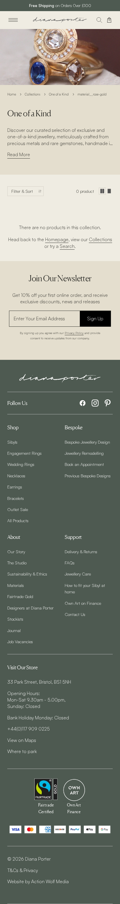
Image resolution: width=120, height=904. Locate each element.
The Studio (17, 562)
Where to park (22, 751)
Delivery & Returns (81, 551)
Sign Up (95, 318)
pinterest (108, 403)
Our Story (16, 551)
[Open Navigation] (13, 19)
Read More (18, 154)
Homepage (56, 239)
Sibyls (12, 442)
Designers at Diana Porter (30, 607)
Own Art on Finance (83, 603)
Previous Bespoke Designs (88, 475)
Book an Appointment (84, 464)
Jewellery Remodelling (84, 453)
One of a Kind (59, 94)
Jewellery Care (78, 573)
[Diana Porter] (60, 20)
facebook (82, 403)
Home (11, 94)
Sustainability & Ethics (27, 573)
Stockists (15, 619)
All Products (18, 520)
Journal (14, 630)
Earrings (14, 486)
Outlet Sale (17, 509)
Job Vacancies (20, 641)
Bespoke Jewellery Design (87, 442)
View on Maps (21, 740)
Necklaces (16, 475)
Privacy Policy (74, 333)
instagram (95, 403)
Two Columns (102, 191)
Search (67, 246)
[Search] (99, 19)
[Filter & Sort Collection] (25, 191)
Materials (15, 585)
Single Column (109, 191)
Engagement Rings (24, 453)
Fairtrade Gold (20, 596)
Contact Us (75, 614)
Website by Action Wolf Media (38, 881)
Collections (32, 94)
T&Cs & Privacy (22, 870)
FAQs (70, 562)
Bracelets (15, 498)
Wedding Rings (20, 464)
